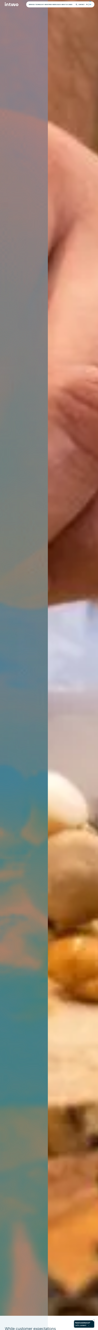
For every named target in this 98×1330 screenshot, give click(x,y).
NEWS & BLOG (56, 4)
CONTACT (81, 4)
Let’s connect (82, 1324)
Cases (70, 4)
